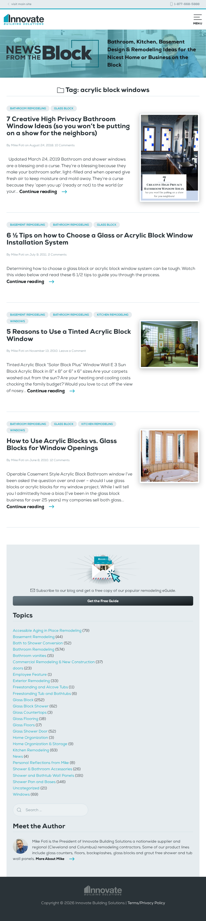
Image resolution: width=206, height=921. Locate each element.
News (18, 756)
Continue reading (38, 191)
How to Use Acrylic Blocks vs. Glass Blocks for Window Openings (62, 444)
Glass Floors (24, 725)
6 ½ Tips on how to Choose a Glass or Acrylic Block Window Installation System (100, 239)
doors (18, 668)
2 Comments (57, 255)
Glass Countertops (29, 712)
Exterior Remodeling (31, 680)
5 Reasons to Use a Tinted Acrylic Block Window (69, 335)
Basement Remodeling (27, 224)
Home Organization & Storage (40, 743)
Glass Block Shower (30, 706)
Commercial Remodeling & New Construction (54, 661)
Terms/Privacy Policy (146, 903)
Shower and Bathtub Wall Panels (43, 775)
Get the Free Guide (102, 601)
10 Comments (65, 145)
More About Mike (50, 858)
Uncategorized (26, 788)
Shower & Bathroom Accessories (42, 768)
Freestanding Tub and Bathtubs (42, 693)
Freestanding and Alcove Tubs (40, 687)
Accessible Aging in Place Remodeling (47, 630)
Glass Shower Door (30, 731)
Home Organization (30, 737)
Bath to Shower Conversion (38, 643)
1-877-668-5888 (186, 4)
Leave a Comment (72, 351)
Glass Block (63, 108)
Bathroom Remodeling (28, 108)
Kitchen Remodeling (112, 314)
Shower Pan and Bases (34, 781)
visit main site (21, 4)
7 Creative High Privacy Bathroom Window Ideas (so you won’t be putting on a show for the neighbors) (68, 126)
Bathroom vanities (29, 655)
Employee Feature (30, 674)
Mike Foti (17, 145)
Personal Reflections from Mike (41, 762)
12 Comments (60, 460)
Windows (17, 321)
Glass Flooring (25, 718)
